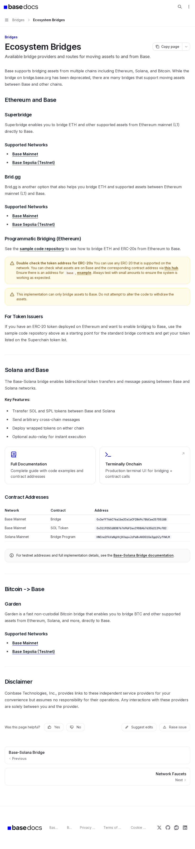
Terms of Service (113, 827)
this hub (171, 268)
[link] (50, 465)
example (84, 273)
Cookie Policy (138, 827)
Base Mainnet (25, 154)
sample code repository (42, 248)
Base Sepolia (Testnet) (33, 162)
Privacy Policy (88, 827)
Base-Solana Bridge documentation (143, 555)
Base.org (54, 827)
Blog (69, 827)
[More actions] (188, 6)
